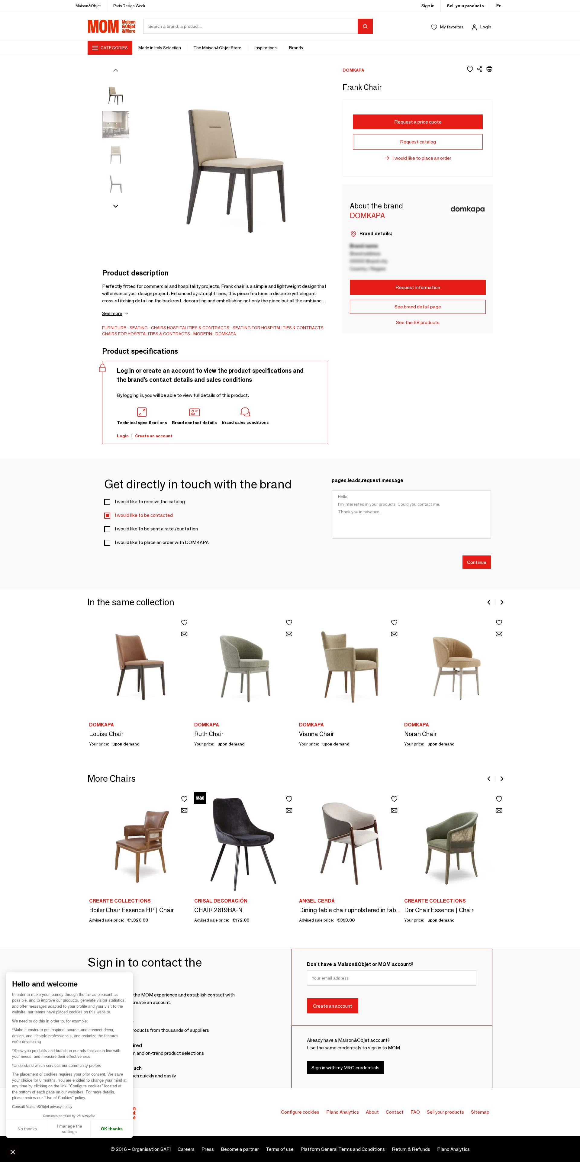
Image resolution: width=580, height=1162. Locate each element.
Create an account (153, 436)
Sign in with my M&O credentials (345, 1067)
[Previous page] (489, 602)
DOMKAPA (225, 333)
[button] (12, 1151)
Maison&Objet (88, 5)
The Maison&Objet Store (217, 47)
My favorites (451, 27)
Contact (395, 1112)
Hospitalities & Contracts (198, 327)
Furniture (114, 327)
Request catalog (418, 142)
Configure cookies (300, 1112)
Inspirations (266, 47)
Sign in (427, 5)
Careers (186, 1149)
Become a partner (240, 1149)
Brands (296, 47)
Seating (139, 327)
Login (485, 27)
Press (207, 1149)
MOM (112, 26)
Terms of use (280, 1149)
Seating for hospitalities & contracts (278, 327)
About (372, 1112)
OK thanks (112, 1128)
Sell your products (465, 5)
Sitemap (480, 1112)
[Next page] (501, 602)
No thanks (27, 1128)
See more (112, 313)
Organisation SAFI (151, 1149)
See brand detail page (418, 307)
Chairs (158, 327)
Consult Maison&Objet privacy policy (42, 1107)
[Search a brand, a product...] (365, 26)
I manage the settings (69, 1129)
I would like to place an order (421, 158)
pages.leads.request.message (367, 480)
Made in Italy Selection (159, 47)
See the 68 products (418, 322)
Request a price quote (418, 122)
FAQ (415, 1112)
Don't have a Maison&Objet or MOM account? (360, 964)
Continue (476, 562)
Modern (202, 333)
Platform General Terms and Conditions (343, 1149)
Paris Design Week (129, 5)
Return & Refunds (411, 1149)
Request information (417, 287)
